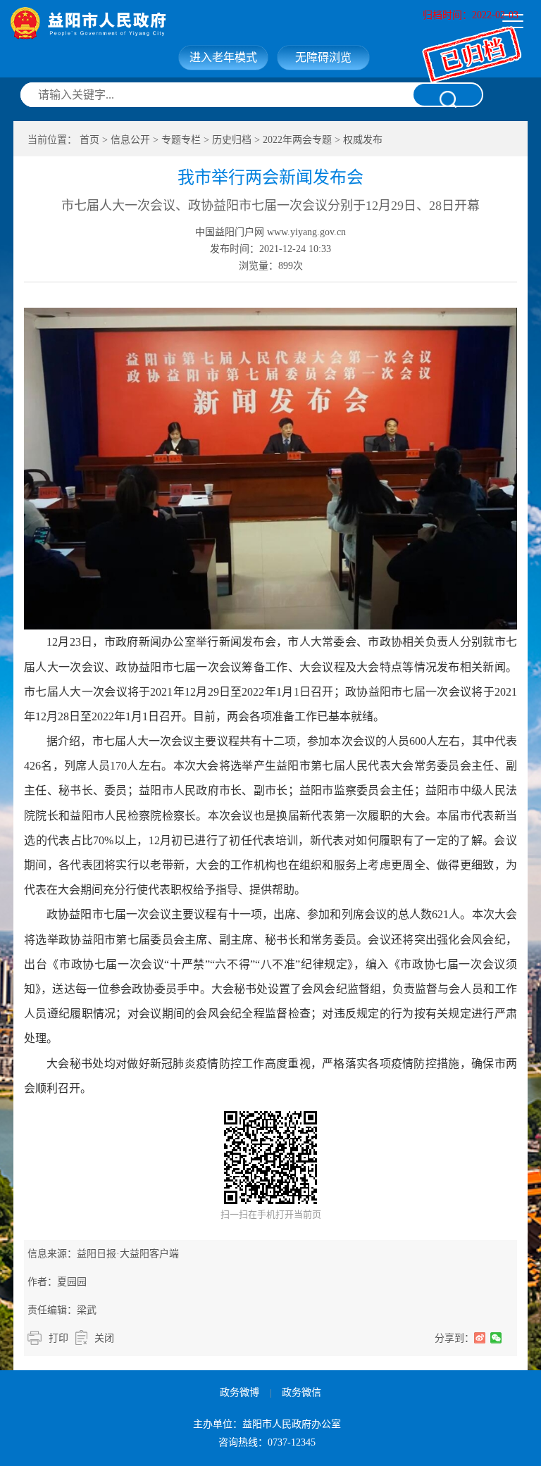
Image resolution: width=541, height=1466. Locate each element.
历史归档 (231, 139)
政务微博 (239, 1392)
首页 (89, 139)
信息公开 (130, 139)
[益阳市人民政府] (149, 22)
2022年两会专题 (297, 139)
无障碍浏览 (323, 57)
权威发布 (363, 139)
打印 (58, 1338)
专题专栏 (181, 139)
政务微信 (301, 1392)
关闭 (104, 1338)
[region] (270, 691)
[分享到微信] (496, 1337)
